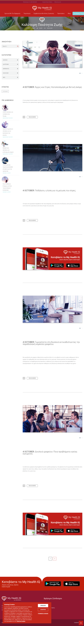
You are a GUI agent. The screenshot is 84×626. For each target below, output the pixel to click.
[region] (27, 612)
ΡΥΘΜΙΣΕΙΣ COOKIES (43, 613)
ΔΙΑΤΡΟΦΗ (6, 64)
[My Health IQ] (11, 600)
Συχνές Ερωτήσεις (47, 2)
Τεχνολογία (27, 13)
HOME (33, 28)
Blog (69, 13)
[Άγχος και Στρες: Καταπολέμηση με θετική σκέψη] (52, 54)
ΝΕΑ (4, 77)
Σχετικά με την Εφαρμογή (12, 13)
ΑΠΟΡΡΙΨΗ (43, 609)
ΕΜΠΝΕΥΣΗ (6, 68)
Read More (32, 117)
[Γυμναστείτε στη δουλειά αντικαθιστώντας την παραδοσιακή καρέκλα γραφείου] (52, 309)
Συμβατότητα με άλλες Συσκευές (44, 13)
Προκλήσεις (61, 13)
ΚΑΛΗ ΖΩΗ (5, 73)
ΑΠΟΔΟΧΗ (43, 605)
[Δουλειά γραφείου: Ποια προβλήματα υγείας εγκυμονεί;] (52, 418)
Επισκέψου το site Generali (30, 2)
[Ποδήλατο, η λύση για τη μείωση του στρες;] (52, 157)
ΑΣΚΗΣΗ (5, 60)
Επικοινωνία (58, 2)
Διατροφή (5, 91)
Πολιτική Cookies (21, 621)
